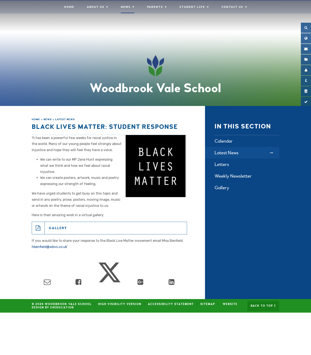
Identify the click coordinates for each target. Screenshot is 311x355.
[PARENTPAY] (306, 81)
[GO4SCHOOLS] (306, 70)
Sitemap (207, 304)
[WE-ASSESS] (306, 102)
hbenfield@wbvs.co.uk (49, 247)
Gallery (58, 228)
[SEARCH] (306, 28)
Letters (222, 164)
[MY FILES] (306, 59)
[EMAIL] (306, 49)
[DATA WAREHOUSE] (306, 91)
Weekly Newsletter (233, 176)
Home (36, 119)
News (48, 119)
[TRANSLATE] (306, 38)
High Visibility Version (119, 304)
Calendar (224, 141)
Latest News (65, 119)
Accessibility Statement (171, 304)
